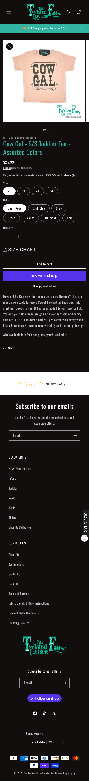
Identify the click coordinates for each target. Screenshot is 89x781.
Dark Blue (39, 208)
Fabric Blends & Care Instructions (29, 603)
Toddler (13, 488)
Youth (12, 498)
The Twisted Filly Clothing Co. (39, 773)
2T (9, 191)
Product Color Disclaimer (24, 613)
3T (23, 191)
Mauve (30, 218)
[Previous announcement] (8, 28)
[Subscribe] (75, 435)
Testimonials (16, 564)
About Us (14, 554)
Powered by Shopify (65, 773)
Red (69, 218)
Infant (12, 478)
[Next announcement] (81, 28)
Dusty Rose (15, 208)
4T (37, 191)
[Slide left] (35, 130)
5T (52, 191)
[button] (8, 11)
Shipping (7, 167)
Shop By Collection (20, 527)
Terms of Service (19, 593)
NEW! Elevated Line (20, 468)
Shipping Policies (19, 623)
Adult (12, 507)
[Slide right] (54, 130)
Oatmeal (50, 218)
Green (11, 218)
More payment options (44, 286)
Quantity (8, 227)
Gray (59, 208)
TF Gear (13, 517)
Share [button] (11, 348)
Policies (13, 583)
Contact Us (15, 574)
